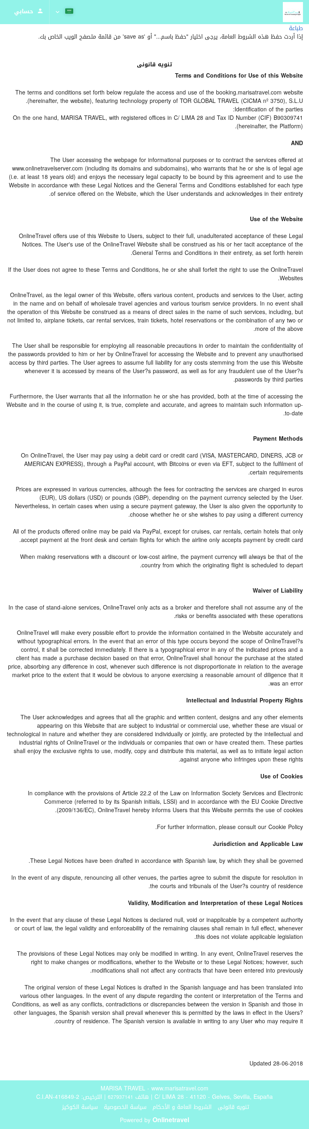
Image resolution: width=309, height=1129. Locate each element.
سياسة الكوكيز (80, 1107)
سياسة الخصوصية (125, 1107)
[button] (65, 12)
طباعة (296, 28)
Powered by (154, 1120)
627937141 (120, 1097)
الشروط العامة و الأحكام (182, 1107)
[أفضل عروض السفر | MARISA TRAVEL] (293, 12)
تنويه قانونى (233, 1107)
